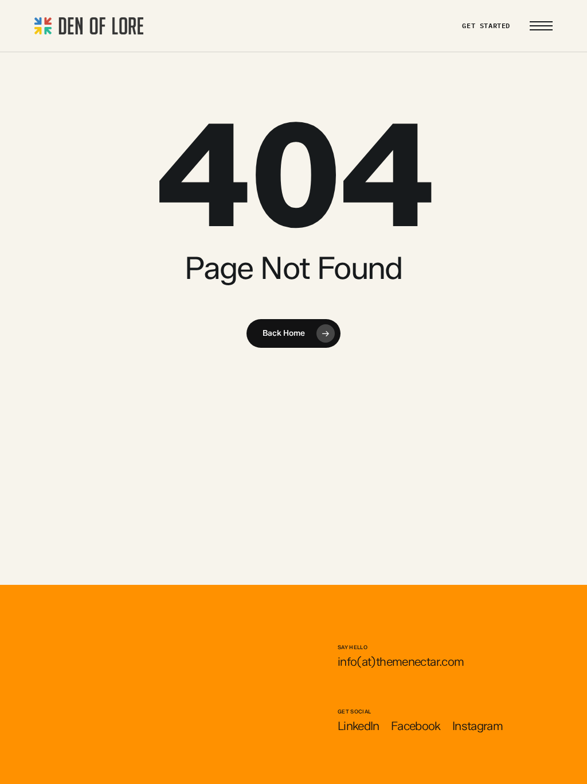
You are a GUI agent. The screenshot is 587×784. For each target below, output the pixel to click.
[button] (541, 26)
